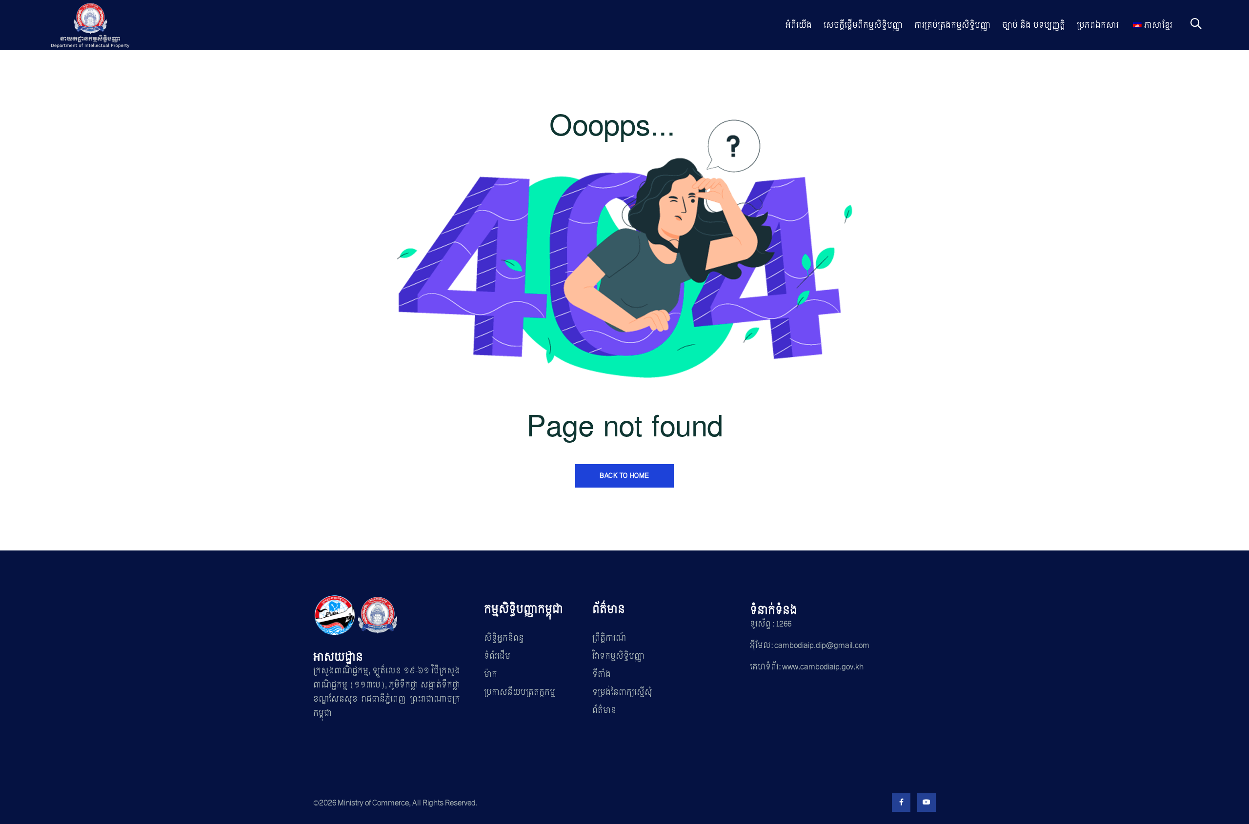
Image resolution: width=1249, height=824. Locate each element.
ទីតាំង (601, 674)
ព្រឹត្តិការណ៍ (609, 638)
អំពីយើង (799, 25)
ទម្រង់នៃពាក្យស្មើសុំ (622, 692)
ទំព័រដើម (497, 656)
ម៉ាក (490, 674)
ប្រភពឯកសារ (1098, 25)
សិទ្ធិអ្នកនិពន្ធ (504, 638)
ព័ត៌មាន (604, 710)
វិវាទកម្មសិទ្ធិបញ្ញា (618, 656)
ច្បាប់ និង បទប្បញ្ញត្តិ (1033, 25)
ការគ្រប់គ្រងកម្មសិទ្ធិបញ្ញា (952, 25)
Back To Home (624, 476)
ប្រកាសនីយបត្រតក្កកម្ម (519, 692)
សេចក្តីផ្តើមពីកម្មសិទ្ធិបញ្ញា (863, 25)
